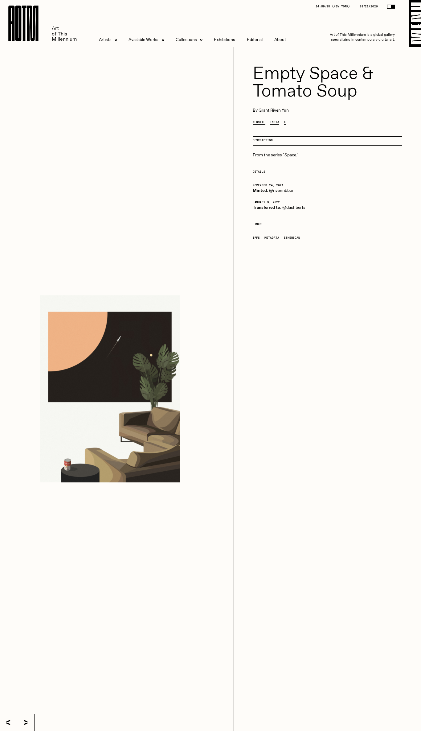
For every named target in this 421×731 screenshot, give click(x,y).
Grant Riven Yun (274, 110)
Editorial (255, 40)
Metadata (271, 238)
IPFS (256, 238)
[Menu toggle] (415, 23)
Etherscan (292, 238)
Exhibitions (224, 40)
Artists (105, 40)
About (280, 40)
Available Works (143, 40)
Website (259, 122)
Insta (274, 122)
